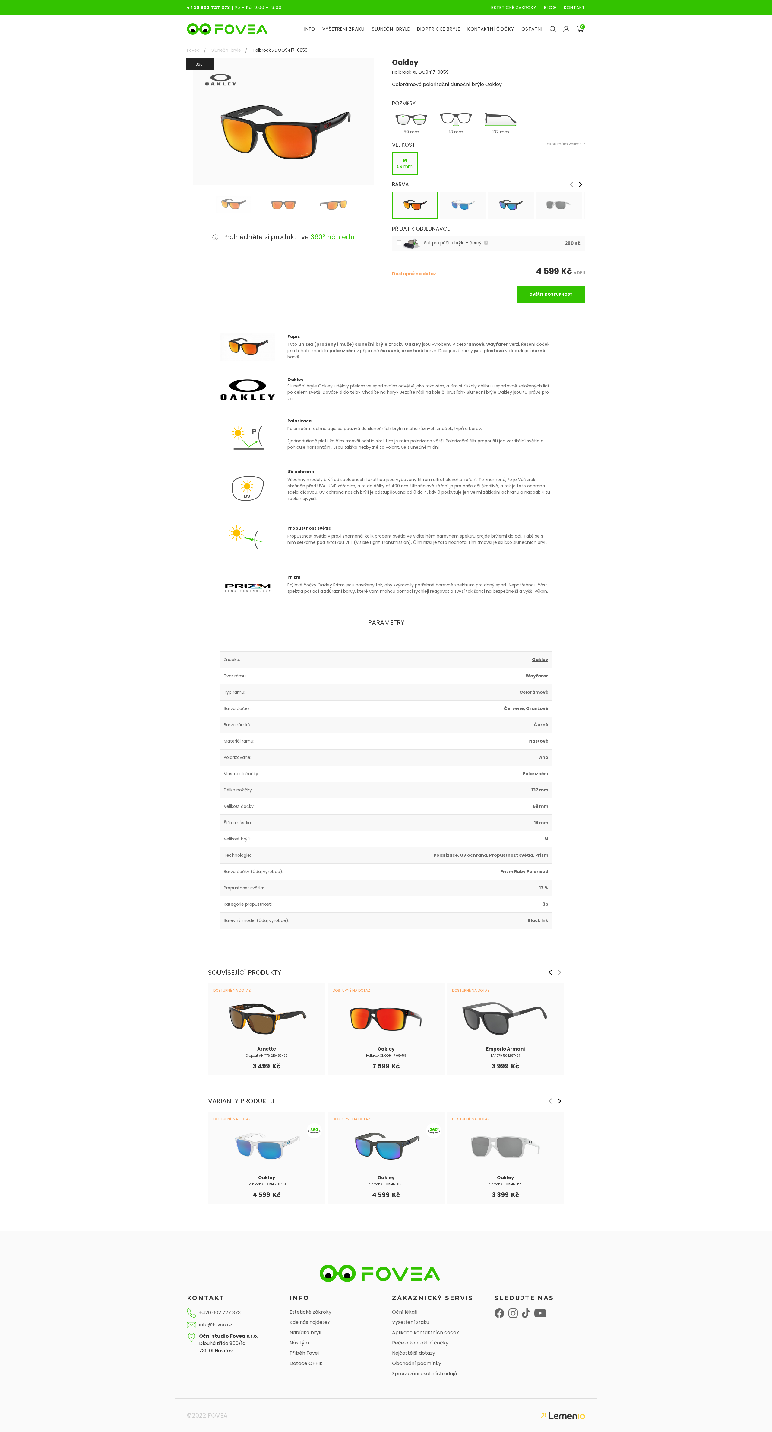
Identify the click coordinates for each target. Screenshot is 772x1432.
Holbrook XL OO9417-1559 (505, 1184)
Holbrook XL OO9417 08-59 (386, 1055)
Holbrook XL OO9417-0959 (386, 1184)
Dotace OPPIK (306, 1363)
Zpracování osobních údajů (424, 1373)
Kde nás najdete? (310, 1322)
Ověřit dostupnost (551, 294)
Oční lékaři (404, 1311)
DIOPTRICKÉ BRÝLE (438, 29)
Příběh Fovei (304, 1353)
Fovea (193, 50)
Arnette (266, 1049)
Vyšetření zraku (410, 1322)
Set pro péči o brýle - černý (453, 243)
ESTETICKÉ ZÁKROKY (513, 8)
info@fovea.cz (216, 1324)
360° (199, 64)
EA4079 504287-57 (505, 1055)
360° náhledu (333, 237)
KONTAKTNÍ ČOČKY (490, 29)
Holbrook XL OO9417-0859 (280, 50)
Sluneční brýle (226, 50)
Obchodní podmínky (416, 1363)
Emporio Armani (505, 1049)
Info (309, 29)
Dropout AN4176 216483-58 (267, 1055)
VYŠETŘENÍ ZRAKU (343, 29)
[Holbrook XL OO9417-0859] (233, 204)
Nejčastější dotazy (413, 1353)
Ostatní (532, 29)
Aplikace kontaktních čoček (425, 1332)
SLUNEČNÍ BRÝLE (391, 29)
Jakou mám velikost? (565, 143)
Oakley (540, 660)
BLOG (550, 8)
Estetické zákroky (310, 1311)
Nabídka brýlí (305, 1332)
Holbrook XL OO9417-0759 (266, 1184)
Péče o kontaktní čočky (420, 1342)
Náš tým (299, 1342)
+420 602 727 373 (208, 8)
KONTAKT (574, 8)
